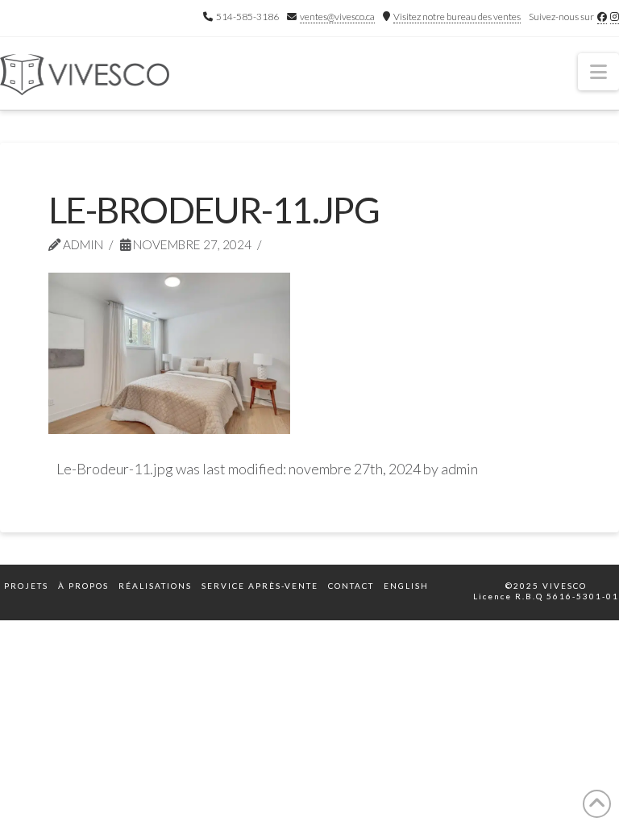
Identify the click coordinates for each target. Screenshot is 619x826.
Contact (351, 585)
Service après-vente (259, 585)
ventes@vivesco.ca (337, 16)
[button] (598, 71)
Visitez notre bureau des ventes (457, 16)
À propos (83, 585)
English (406, 585)
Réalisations (155, 585)
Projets (26, 585)
